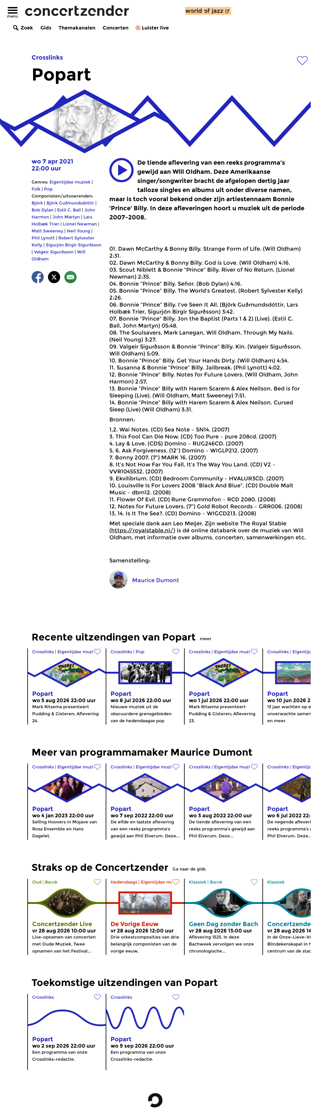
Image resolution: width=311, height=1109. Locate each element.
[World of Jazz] (208, 11)
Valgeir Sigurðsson (53, 252)
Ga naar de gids (189, 869)
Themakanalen (77, 28)
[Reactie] (70, 278)
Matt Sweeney (47, 231)
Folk (36, 189)
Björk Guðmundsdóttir (70, 203)
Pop (48, 189)
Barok (51, 882)
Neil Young (78, 231)
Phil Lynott (43, 238)
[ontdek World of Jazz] (208, 11)
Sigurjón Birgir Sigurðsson (73, 245)
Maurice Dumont (155, 580)
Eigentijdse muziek (70, 182)
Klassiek (197, 882)
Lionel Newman (80, 224)
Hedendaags (124, 882)
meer (205, 638)
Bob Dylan (42, 210)
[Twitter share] (54, 278)
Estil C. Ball (69, 210)
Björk (37, 203)
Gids (45, 28)
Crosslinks (47, 57)
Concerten (115, 28)
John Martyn (66, 217)
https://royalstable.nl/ (142, 530)
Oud (36, 882)
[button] (121, 170)
